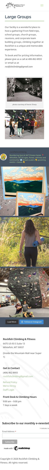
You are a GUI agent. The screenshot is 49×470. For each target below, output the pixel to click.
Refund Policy (10, 382)
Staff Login (8, 389)
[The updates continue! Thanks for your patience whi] (24, 191)
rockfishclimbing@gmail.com (18, 376)
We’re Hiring (9, 385)
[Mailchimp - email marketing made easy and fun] (17, 450)
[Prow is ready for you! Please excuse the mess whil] (24, 292)
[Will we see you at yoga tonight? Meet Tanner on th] (24, 242)
